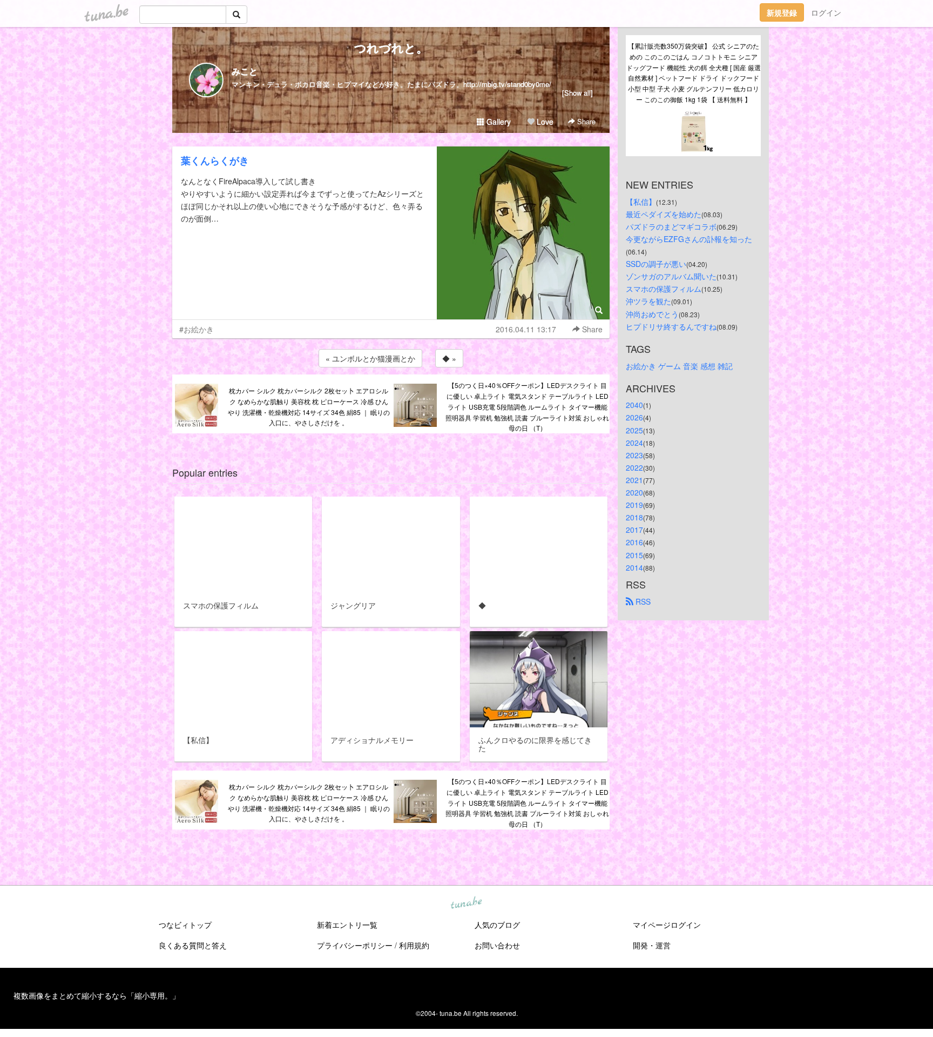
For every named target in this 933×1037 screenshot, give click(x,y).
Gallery (497, 121)
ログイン (826, 12)
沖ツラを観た (648, 301)
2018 (634, 517)
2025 (634, 430)
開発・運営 (652, 945)
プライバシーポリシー (355, 945)
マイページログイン (667, 924)
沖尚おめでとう (652, 314)
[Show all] (577, 93)
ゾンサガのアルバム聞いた (671, 276)
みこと (245, 71)
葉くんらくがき (215, 160)
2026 (634, 417)
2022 (634, 467)
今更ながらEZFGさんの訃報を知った (689, 238)
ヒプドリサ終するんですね (671, 326)
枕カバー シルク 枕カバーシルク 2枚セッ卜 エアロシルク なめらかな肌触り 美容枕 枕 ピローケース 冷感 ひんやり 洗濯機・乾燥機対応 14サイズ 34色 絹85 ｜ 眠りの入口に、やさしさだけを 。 (309, 406)
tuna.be (466, 903)
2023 (634, 455)
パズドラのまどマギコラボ (671, 226)
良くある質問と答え (193, 945)
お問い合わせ (497, 945)
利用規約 (414, 945)
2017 (634, 529)
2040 (634, 404)
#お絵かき (196, 329)
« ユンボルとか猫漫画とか (370, 358)
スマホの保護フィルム (663, 288)
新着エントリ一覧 (347, 924)
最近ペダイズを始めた (663, 214)
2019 (634, 504)
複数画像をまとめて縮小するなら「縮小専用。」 (96, 995)
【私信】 (641, 201)
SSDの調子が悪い (656, 263)
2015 (634, 555)
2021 (634, 479)
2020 (634, 492)
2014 (634, 567)
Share (585, 121)
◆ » (449, 358)
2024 (634, 442)
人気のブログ (497, 924)
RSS (642, 601)
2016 (634, 542)
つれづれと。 (391, 47)
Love (544, 121)
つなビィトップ (185, 924)
